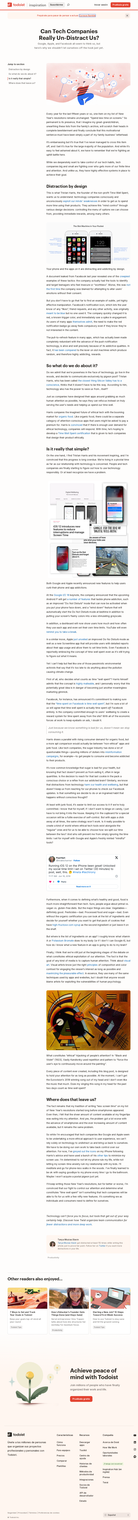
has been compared (65, 350)
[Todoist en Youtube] (135, 1435)
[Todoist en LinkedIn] (135, 1442)
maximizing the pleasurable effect (65, 973)
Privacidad (22, 1513)
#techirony (89, 872)
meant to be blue (55, 313)
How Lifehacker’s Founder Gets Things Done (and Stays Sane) (68, 1290)
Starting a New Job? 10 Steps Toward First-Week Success (109, 1290)
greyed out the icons (84, 1151)
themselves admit (82, 321)
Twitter (102, 1246)
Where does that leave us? (22, 83)
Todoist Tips (16, 1327)
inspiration (37, 5)
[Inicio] (16, 5)
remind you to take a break (61, 631)
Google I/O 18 (61, 595)
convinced (76, 425)
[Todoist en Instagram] (135, 1450)
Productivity (57, 1330)
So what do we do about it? (22, 74)
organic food (66, 416)
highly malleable (85, 683)
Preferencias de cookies (49, 1513)
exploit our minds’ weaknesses (80, 201)
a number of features (78, 599)
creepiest (125, 276)
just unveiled (80, 639)
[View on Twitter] (116, 859)
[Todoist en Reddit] (135, 1457)
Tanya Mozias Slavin (67, 1243)
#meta (77, 872)
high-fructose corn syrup (66, 924)
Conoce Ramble (87, 15)
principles (92, 964)
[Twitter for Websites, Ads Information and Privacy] (116, 876)
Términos (33, 1513)
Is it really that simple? (20, 78)
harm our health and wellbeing (101, 784)
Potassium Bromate (63, 940)
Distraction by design (19, 69)
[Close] (127, 15)
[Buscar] (68, 4)
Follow (77, 860)
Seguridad (12, 1513)
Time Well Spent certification (74, 433)
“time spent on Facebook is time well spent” (80, 703)
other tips (102, 1155)
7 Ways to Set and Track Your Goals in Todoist (27, 1290)
